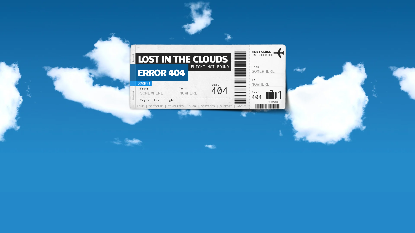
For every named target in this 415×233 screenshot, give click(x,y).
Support (226, 106)
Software (156, 106)
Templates (176, 106)
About (241, 106)
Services (208, 106)
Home (140, 106)
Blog (192, 106)
